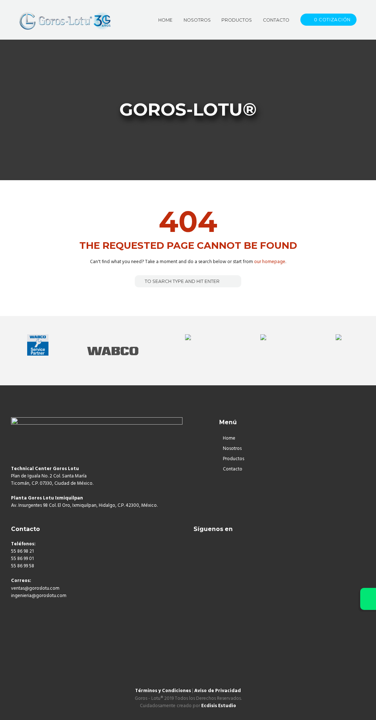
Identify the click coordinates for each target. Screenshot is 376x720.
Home (229, 438)
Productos (233, 459)
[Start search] (140, 281)
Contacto (232, 469)
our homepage (269, 262)
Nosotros (232, 448)
